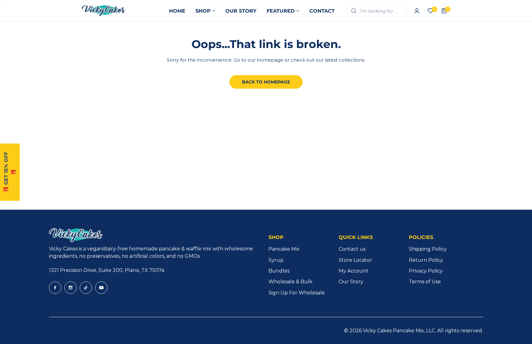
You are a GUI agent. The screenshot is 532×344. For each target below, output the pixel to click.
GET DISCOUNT (320, 219)
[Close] (367, 102)
